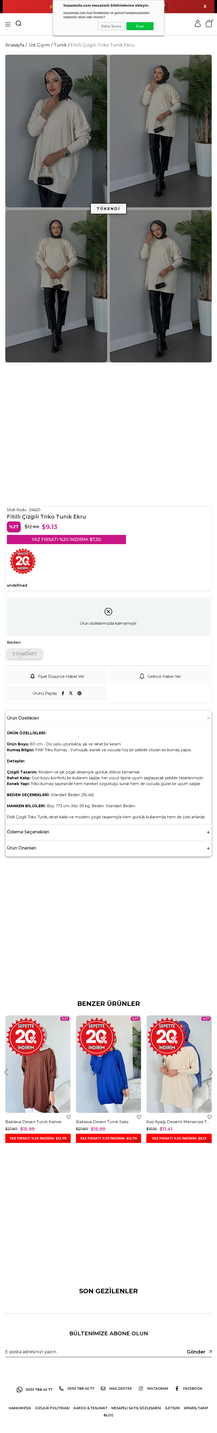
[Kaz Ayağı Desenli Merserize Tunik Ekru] (179, 1064)
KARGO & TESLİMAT (90, 1408)
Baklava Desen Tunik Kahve (33, 1121)
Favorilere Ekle (68, 1117)
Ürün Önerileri (21, 848)
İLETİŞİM (172, 1408)
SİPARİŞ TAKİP (196, 1408)
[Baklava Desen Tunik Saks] (108, 1064)
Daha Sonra (111, 26)
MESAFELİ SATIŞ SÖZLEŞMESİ (136, 1408)
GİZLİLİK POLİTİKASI (52, 1408)
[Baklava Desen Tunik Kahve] (38, 1064)
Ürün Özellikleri (23, 718)
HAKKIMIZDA (20, 1408)
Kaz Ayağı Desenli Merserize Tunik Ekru (179, 1121)
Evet (140, 26)
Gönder (196, 1352)
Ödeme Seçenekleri (28, 831)
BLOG (109, 1415)
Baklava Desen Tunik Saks (102, 1121)
